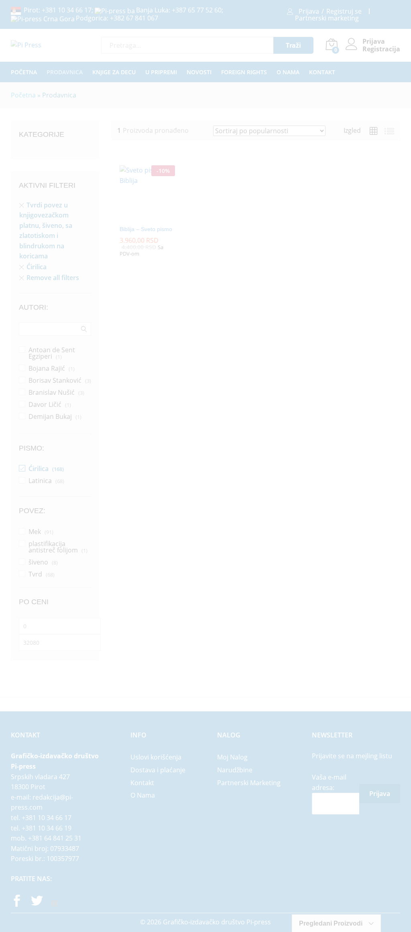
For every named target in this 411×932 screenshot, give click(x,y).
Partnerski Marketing (249, 782)
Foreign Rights (244, 72)
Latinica (40, 480)
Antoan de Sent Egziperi (51, 353)
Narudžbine (234, 769)
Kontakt (322, 72)
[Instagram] (54, 904)
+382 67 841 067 (134, 18)
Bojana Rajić (46, 368)
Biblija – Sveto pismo (146, 229)
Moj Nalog (232, 757)
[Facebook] (17, 902)
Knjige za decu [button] (114, 72)
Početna (24, 72)
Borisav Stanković (54, 380)
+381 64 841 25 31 (54, 838)
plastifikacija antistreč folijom (53, 546)
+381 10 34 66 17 (67, 10)
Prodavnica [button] (65, 72)
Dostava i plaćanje (157, 769)
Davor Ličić (44, 404)
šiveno (38, 562)
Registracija (381, 49)
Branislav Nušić (51, 392)
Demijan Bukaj (50, 416)
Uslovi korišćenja (155, 757)
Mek (34, 531)
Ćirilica (36, 266)
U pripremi (161, 72)
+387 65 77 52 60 (197, 10)
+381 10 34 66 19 (46, 828)
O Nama (288, 72)
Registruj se (344, 11)
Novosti (199, 72)
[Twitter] (37, 902)
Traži (293, 45)
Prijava (309, 11)
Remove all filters (52, 277)
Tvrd (35, 574)
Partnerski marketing (327, 18)
